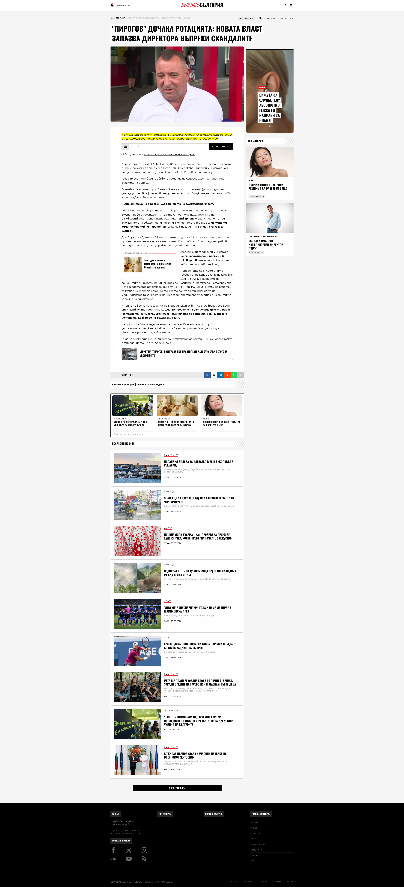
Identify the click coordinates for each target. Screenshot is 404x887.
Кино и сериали (258, 844)
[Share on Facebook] (207, 375)
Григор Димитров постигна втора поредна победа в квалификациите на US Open (199, 646)
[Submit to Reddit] (227, 375)
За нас (115, 814)
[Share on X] (214, 375)
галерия (254, 822)
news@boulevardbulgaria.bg (125, 833)
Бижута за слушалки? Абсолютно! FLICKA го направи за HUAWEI (270, 107)
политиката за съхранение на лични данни (169, 154)
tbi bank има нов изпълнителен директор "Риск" (266, 244)
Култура (254, 855)
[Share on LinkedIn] (220, 375)
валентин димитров (123, 384)
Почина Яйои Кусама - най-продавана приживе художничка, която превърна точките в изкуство (198, 536)
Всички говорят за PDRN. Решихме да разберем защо (268, 186)
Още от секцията (177, 788)
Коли (252, 861)
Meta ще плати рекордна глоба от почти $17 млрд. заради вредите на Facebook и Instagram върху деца (200, 682)
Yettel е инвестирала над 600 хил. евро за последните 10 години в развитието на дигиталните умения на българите (200, 721)
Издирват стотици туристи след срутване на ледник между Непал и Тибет (200, 573)
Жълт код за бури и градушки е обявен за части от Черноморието (199, 500)
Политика (255, 833)
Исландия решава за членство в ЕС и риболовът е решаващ (198, 463)
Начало (233, 882)
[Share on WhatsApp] (234, 375)
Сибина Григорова (120, 824)
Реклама (247, 882)
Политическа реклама (269, 882)
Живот (253, 828)
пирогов (141, 384)
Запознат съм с (160, 154)
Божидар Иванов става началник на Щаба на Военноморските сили (195, 755)
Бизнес (254, 839)
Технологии (256, 850)
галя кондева (156, 384)
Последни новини (123, 443)
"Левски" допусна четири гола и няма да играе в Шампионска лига (197, 609)
